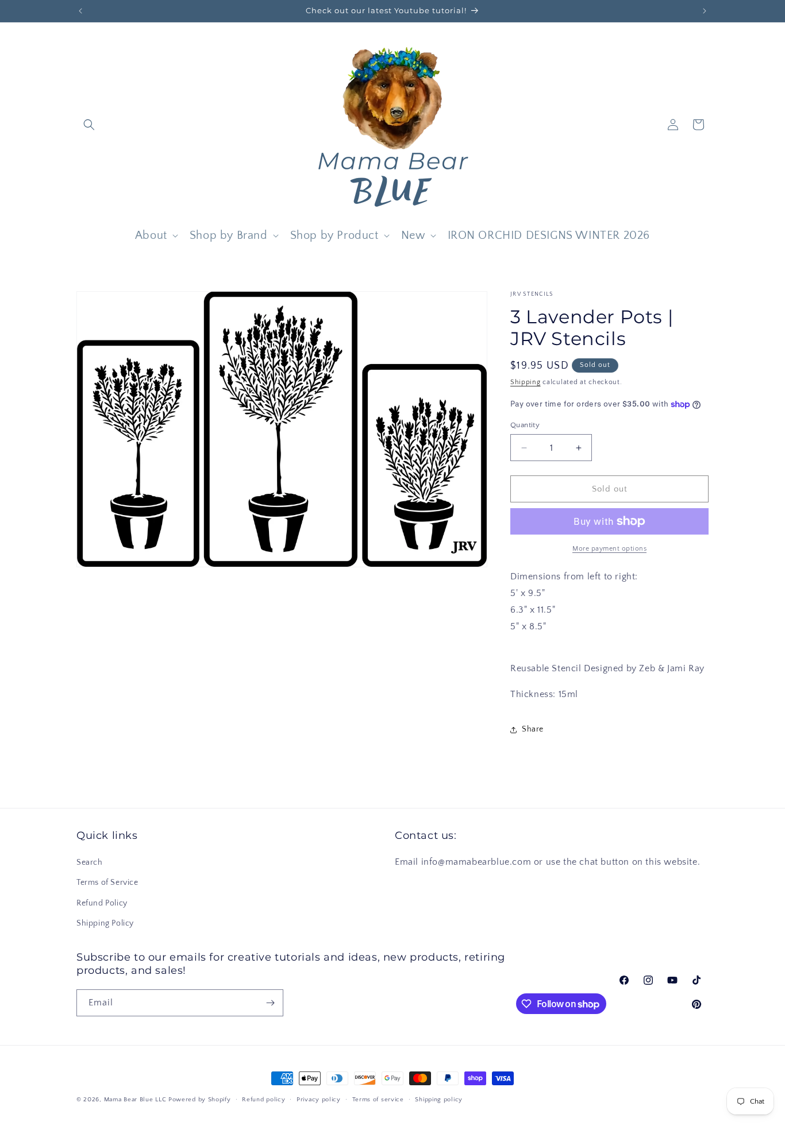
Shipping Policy (105, 923)
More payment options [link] (609, 548)
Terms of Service (107, 882)
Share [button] (533, 729)
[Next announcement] (704, 11)
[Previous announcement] (80, 11)
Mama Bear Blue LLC (135, 1099)
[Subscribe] (270, 1002)
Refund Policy (102, 903)
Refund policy (263, 1099)
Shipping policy (439, 1099)
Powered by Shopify (199, 1099)
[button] (89, 124)
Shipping (525, 382)
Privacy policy (319, 1099)
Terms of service (378, 1099)
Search (89, 862)
